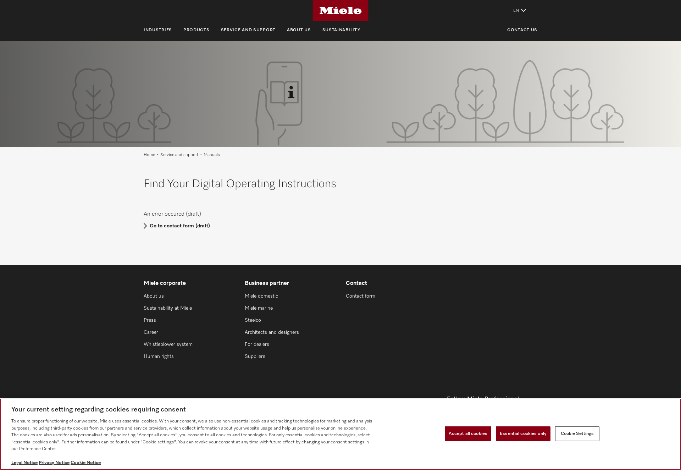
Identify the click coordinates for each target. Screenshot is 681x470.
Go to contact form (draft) (180, 225)
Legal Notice (24, 462)
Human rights (159, 356)
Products (196, 30)
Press (150, 320)
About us (299, 30)
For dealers (257, 344)
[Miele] (340, 10)
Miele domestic (261, 296)
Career (151, 332)
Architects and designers (272, 332)
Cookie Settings (577, 433)
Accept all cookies (468, 433)
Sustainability (341, 30)
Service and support (248, 30)
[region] (340, 434)
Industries (158, 30)
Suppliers (255, 356)
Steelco (253, 320)
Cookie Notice (86, 462)
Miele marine (259, 308)
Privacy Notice (54, 462)
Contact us (522, 30)
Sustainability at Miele (168, 308)
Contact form (360, 296)
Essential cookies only (523, 433)
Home (149, 155)
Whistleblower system (168, 344)
